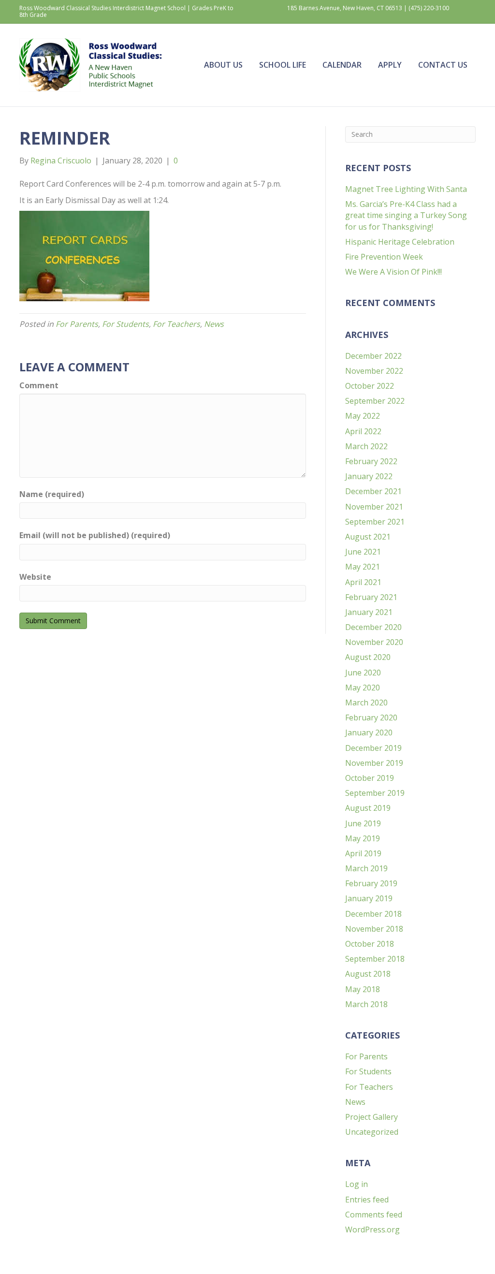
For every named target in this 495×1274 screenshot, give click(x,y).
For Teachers (176, 324)
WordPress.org (372, 1229)
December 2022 (373, 356)
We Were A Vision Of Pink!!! (393, 271)
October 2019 (369, 778)
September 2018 (375, 958)
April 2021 (363, 582)
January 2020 (369, 732)
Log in (356, 1184)
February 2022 (371, 461)
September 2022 (375, 400)
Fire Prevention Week (384, 256)
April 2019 (363, 853)
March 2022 (366, 446)
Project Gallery (371, 1117)
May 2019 (362, 838)
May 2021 (362, 566)
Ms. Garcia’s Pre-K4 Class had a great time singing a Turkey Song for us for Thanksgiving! (406, 215)
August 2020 (368, 657)
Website (35, 576)
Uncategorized (371, 1132)
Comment (38, 385)
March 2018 (366, 1004)
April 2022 (363, 431)
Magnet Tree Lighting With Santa (406, 189)
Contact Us (442, 64)
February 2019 (371, 883)
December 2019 (373, 748)
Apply (390, 64)
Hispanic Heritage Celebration (399, 241)
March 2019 (366, 868)
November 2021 (374, 506)
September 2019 (375, 793)
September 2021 (375, 521)
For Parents (77, 324)
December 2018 (373, 913)
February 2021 (371, 597)
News (214, 324)
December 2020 (373, 627)
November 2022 (374, 371)
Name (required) (51, 494)
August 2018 (368, 973)
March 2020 (366, 702)
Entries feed (367, 1199)
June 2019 (363, 823)
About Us (223, 64)
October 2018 (369, 943)
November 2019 (374, 763)
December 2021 (373, 491)
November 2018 (374, 928)
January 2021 (369, 612)
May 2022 (362, 415)
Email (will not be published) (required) (94, 535)
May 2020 (362, 687)
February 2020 (371, 717)
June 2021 (363, 551)
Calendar (342, 64)
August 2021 (368, 536)
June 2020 (363, 672)
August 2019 (368, 808)
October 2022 (369, 386)
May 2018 (362, 989)
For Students (125, 324)
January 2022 (369, 476)
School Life (282, 64)
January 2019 (369, 898)
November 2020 (374, 642)
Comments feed (373, 1214)
